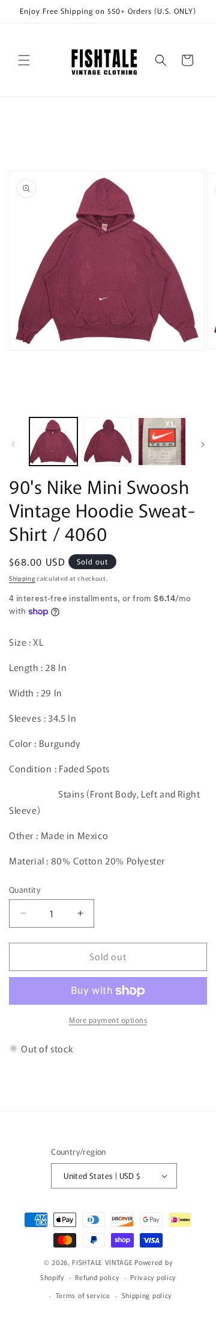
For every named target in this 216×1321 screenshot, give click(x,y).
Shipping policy (147, 1295)
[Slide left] (13, 444)
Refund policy (97, 1277)
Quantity (24, 889)
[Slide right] (203, 444)
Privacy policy (153, 1277)
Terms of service (83, 1295)
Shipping (22, 577)
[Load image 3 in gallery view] (162, 441)
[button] (24, 60)
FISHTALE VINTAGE (102, 1262)
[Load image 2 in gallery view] (107, 441)
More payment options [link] (108, 1019)
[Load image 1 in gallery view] (53, 441)
